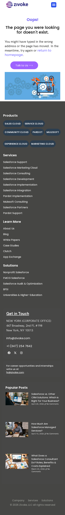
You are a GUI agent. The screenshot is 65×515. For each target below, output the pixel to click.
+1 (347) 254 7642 (19, 346)
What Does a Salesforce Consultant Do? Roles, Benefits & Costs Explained (44, 461)
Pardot (38, 132)
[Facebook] (9, 352)
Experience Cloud (16, 143)
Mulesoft (53, 132)
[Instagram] (21, 352)
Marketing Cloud (42, 143)
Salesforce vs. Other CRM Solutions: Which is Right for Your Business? (45, 397)
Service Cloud (34, 123)
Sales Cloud (13, 123)
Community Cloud (17, 132)
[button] (53, 4)
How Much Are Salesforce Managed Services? (43, 427)
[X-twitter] (15, 352)
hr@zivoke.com (15, 372)
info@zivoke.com (18, 338)
